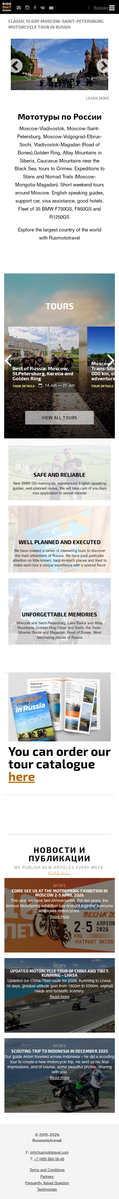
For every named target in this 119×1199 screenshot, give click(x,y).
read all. (59, 872)
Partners (47, 1177)
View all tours (59, 417)
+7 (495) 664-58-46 (49, 1159)
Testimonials (47, 1189)
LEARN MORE (97, 98)
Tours (59, 305)
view (43, 360)
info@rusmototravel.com (49, 1152)
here (21, 775)
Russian (101, 7)
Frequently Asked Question (47, 1183)
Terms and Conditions (47, 1170)
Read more (59, 917)
